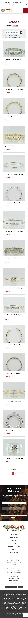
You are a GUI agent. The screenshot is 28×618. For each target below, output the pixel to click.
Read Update (13, 5)
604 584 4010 (14, 576)
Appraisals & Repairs (14, 546)
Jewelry (14, 540)
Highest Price (9, 37)
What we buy (14, 537)
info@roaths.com (14, 580)
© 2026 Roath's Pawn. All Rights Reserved (14, 613)
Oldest (15, 35)
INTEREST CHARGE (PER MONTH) (14, 512)
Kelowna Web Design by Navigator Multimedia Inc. (14, 614)
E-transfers (14, 552)
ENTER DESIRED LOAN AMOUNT (14, 506)
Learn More (14, 517)
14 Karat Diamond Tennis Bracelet (14, 146)
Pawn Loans (14, 534)
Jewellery (9, 25)
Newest (11, 35)
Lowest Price (17, 37)
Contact (14, 549)
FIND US (21, 587)
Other (14, 543)
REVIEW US (14, 587)
